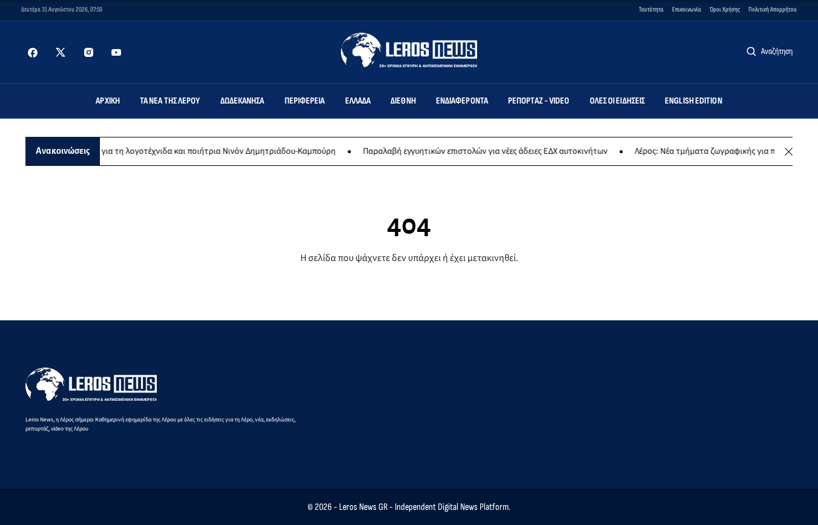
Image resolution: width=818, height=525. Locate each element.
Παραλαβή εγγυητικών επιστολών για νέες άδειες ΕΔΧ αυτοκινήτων (479, 151)
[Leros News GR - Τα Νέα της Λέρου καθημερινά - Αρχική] (409, 50)
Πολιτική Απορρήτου (772, 9)
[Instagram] (88, 52)
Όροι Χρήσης (725, 9)
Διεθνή (403, 101)
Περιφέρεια (305, 101)
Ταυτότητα (651, 9)
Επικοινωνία (686, 9)
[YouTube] (116, 52)
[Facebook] (32, 52)
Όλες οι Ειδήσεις (617, 101)
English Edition (693, 101)
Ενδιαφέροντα (462, 101)
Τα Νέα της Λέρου (170, 101)
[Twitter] (60, 52)
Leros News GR (363, 507)
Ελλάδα (358, 101)
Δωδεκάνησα (242, 101)
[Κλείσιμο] (789, 152)
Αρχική (108, 101)
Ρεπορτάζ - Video (539, 101)
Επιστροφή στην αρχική (408, 288)
